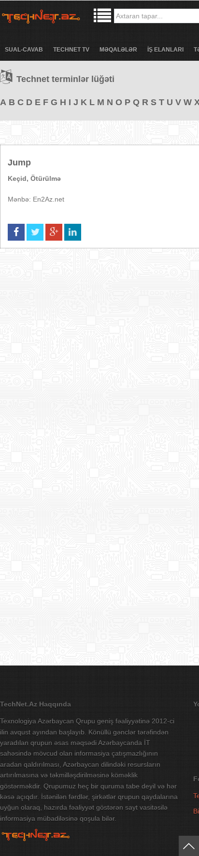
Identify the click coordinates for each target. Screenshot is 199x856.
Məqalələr (118, 49)
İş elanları (165, 49)
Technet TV (71, 49)
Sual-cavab (24, 49)
